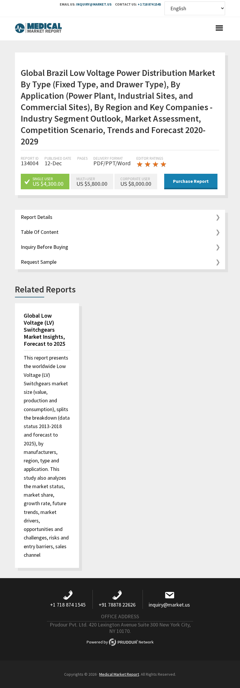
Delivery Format (108, 158)
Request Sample (38, 261)
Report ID (30, 158)
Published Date (57, 158)
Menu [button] (219, 29)
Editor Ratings (149, 158)
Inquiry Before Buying (44, 246)
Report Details (36, 217)
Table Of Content (40, 232)
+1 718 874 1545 (149, 4)
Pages (82, 158)
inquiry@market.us (94, 4)
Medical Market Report (38, 29)
